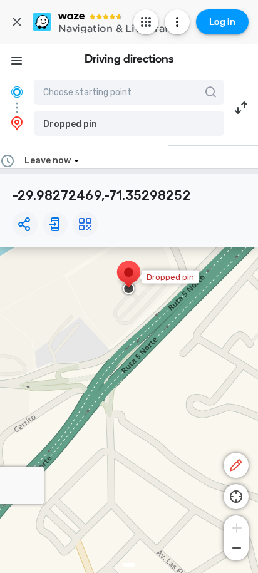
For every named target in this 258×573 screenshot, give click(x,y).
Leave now (47, 160)
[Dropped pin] (128, 278)
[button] (129, 123)
